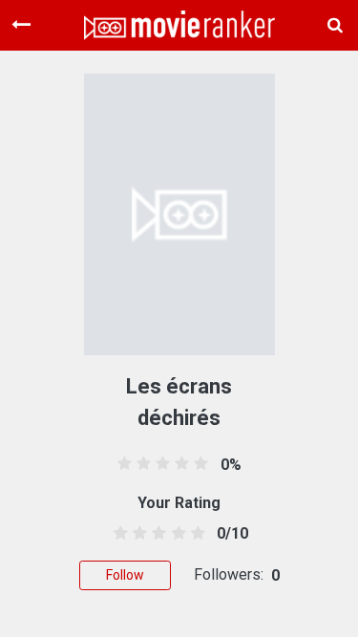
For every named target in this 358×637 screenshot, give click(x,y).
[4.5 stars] (194, 533)
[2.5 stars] (156, 533)
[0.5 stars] (118, 533)
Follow (125, 575)
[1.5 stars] (137, 533)
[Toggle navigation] (21, 24)
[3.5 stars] (175, 533)
